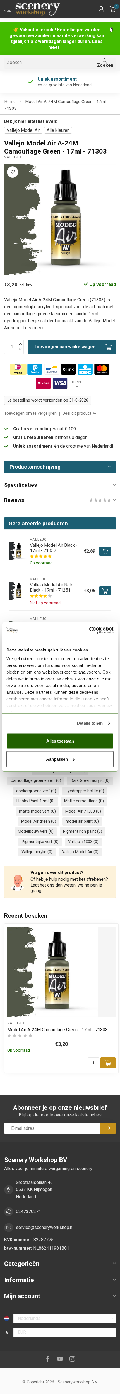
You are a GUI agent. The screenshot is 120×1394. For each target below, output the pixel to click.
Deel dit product (77, 413)
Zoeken (105, 65)
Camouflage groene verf (36, 780)
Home (10, 101)
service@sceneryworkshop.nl (44, 1227)
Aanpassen (57, 759)
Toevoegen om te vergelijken (30, 413)
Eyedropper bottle (85, 791)
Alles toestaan (60, 740)
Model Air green (38, 821)
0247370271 (28, 1211)
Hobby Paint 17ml (35, 801)
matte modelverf (37, 811)
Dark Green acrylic (90, 780)
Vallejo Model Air (23, 130)
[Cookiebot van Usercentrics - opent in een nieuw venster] (89, 630)
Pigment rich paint (82, 831)
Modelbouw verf (36, 831)
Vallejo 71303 (83, 841)
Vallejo (12, 157)
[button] (101, 9)
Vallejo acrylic (36, 851)
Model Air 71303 (83, 811)
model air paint (82, 821)
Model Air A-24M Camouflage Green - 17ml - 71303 (57, 1029)
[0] (113, 9)
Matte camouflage (84, 801)
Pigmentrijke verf (40, 841)
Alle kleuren (58, 130)
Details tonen (90, 723)
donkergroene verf (36, 791)
